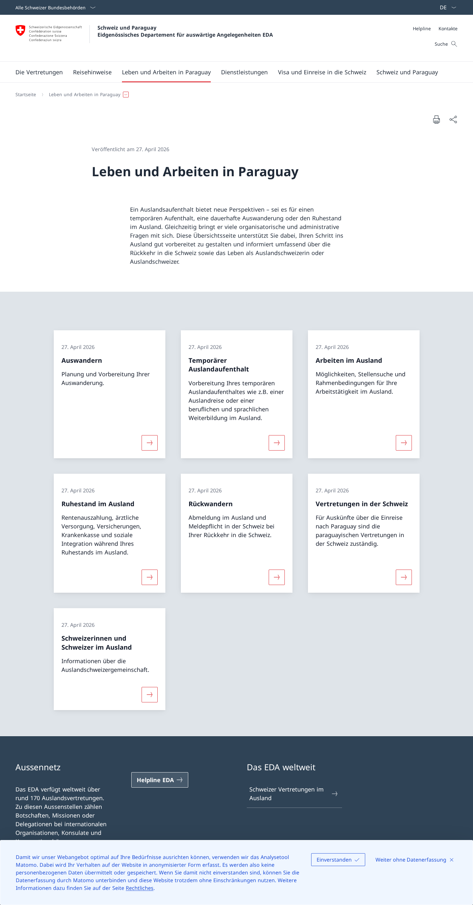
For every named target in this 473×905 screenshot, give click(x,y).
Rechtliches (139, 887)
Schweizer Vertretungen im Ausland (286, 793)
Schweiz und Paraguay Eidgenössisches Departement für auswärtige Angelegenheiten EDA (185, 31)
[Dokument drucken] (436, 119)
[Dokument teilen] (453, 119)
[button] (39, 72)
